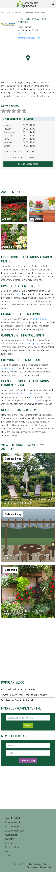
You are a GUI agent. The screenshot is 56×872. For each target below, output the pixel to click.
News (7, 851)
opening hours (25, 393)
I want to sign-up (28, 760)
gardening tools (8, 368)
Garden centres (15, 13)
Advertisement (11, 834)
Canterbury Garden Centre (35, 13)
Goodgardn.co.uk (12, 822)
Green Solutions (35, 864)
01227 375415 (24, 34)
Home (3, 13)
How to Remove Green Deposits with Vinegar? (24, 694)
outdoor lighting (31, 343)
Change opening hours (28, 164)
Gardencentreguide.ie (14, 830)
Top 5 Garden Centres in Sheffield (17, 700)
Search (28, 725)
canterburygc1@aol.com (29, 38)
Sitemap (43, 867)
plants (18, 294)
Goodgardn (48, 864)
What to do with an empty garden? (18, 689)
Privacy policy (32, 867)
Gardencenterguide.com (16, 826)
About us (9, 843)
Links (50, 867)
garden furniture (40, 319)
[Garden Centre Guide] (28, 4)
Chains (8, 855)
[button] (28, 58)
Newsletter (10, 839)
